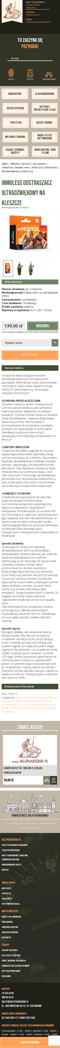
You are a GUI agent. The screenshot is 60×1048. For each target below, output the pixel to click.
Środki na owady (11, 708)
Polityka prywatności (11, 971)
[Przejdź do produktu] (54, 780)
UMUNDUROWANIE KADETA (12, 864)
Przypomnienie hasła (11, 903)
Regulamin (6, 976)
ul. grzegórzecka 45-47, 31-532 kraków (21, 1006)
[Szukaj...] (8, 59)
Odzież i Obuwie (44, 122)
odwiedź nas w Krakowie (33, 6)
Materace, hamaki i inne (15, 167)
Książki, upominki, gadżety (15, 151)
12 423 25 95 (8, 993)
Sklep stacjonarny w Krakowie (15, 845)
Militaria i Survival (15, 137)
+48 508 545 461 (33, 15)
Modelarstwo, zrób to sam (45, 151)
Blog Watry (6, 937)
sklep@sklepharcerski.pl (38, 22)
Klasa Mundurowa (44, 94)
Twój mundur (7, 922)
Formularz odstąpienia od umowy (16, 965)
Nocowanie (39, 163)
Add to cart (30, 355)
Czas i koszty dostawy (11, 955)
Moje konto (6, 888)
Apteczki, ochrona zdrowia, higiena (36, 697)
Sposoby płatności (9, 950)
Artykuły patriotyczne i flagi (45, 108)
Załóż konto (7, 898)
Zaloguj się (6, 893)
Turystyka (16, 122)
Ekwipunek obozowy (10, 927)
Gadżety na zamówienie (11, 916)
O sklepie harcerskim (11, 850)
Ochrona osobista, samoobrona (36, 704)
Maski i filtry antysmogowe (44, 137)
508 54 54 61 (8, 997)
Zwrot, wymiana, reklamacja (14, 960)
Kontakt (5, 869)
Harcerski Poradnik (10, 932)
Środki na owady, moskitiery (38, 708)
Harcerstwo (14, 94)
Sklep (5, 163)
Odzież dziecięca (15, 108)
